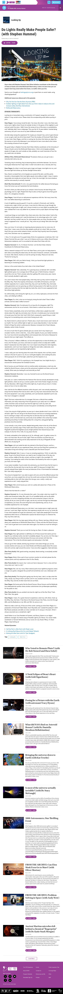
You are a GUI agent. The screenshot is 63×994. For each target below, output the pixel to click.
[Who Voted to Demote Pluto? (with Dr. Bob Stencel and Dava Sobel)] (13, 653)
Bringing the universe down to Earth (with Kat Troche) (40, 756)
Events (37, 967)
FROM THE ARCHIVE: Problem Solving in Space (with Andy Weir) (42, 896)
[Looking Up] (6, 20)
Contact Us (38, 970)
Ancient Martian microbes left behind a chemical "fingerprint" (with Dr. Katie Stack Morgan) (41, 929)
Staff (50, 977)
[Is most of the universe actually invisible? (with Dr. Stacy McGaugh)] (13, 792)
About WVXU (26, 970)
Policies (37, 977)
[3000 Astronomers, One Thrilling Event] (13, 823)
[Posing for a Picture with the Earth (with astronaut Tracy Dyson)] (13, 705)
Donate (56, 2)
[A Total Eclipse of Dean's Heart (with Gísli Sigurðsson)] (13, 679)
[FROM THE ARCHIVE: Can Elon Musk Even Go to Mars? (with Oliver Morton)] (13, 869)
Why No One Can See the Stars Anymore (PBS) (20, 102)
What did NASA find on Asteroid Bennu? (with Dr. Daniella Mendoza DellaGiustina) (41, 727)
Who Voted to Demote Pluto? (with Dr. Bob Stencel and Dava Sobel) (42, 649)
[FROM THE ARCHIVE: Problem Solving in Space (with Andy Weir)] (13, 899)
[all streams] (60, 8)
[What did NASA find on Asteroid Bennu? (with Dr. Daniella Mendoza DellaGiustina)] (13, 729)
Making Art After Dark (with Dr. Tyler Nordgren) (20, 633)
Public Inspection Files (54, 967)
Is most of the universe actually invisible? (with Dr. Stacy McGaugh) (40, 790)
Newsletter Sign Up (27, 977)
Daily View (22, 637)
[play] (4, 8)
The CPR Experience (28, 967)
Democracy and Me (40, 974)
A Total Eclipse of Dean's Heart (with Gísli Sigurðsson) (40, 675)
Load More (31, 958)
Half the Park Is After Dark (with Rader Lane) (19, 629)
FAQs (50, 974)
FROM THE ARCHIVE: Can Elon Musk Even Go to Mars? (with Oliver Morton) (41, 867)
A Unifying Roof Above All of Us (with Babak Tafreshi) (22, 631)
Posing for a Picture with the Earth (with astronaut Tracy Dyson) (42, 701)
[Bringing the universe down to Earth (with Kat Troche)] (13, 759)
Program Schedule (27, 974)
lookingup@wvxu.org (26, 92)
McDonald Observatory (13, 108)
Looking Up (16, 20)
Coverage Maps (52, 970)
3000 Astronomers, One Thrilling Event (41, 819)
